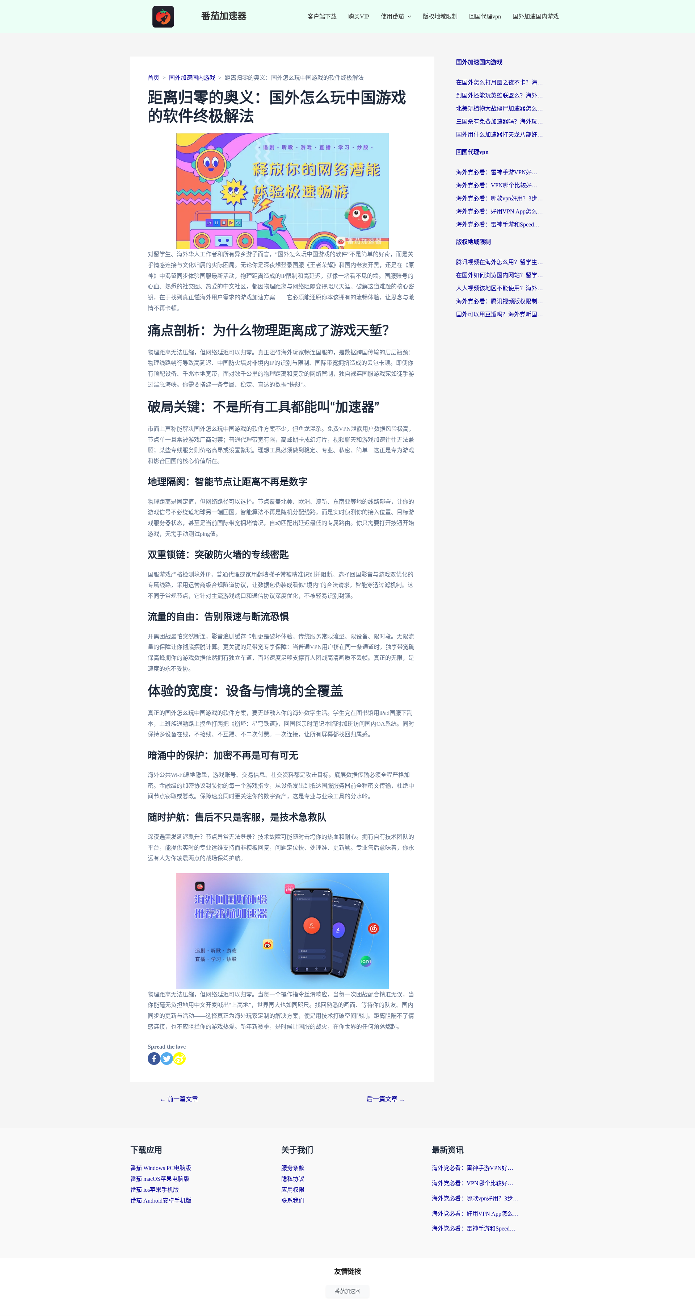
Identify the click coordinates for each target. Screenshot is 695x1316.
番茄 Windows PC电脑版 (160, 1168)
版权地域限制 (440, 16)
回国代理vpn (485, 16)
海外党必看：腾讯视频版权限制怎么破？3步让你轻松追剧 (499, 301)
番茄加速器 (224, 16)
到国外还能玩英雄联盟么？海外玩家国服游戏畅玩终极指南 (499, 95)
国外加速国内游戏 (536, 16)
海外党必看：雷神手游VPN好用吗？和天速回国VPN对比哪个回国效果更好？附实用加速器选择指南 (499, 172)
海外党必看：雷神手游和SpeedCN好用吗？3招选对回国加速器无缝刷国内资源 (499, 224)
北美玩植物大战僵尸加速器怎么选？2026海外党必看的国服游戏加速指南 (499, 108)
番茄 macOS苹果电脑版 (159, 1179)
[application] (407, 17)
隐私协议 (292, 1179)
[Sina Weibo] (179, 1058)
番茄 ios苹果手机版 (154, 1190)
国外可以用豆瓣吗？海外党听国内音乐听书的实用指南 (499, 314)
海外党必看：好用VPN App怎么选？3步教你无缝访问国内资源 (499, 211)
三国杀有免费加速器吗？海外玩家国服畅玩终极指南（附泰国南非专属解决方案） (499, 121)
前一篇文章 (179, 1099)
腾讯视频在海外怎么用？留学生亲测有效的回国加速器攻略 (499, 262)
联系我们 (292, 1201)
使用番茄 (392, 16)
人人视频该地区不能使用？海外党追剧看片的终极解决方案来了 (499, 288)
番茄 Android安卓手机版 (160, 1201)
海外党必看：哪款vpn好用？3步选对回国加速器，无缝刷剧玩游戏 (499, 198)
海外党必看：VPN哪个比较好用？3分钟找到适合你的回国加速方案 (499, 185)
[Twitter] (166, 1058)
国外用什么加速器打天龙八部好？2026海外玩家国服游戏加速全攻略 (499, 135)
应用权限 (292, 1190)
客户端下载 (322, 16)
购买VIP (358, 16)
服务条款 (292, 1168)
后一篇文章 (386, 1099)
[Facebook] (154, 1058)
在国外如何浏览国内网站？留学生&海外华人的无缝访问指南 (499, 275)
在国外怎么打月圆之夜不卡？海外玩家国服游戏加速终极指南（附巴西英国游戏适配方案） (499, 82)
